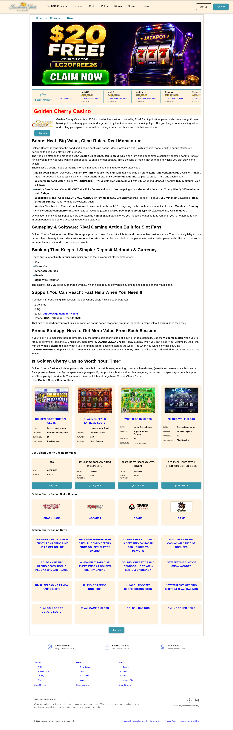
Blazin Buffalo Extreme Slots (95, 421)
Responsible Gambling (189, 721)
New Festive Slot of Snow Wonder (181, 564)
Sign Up (204, 7)
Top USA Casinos (56, 6)
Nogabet (95, 518)
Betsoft (126, 667)
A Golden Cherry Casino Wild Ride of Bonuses (181, 543)
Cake (181, 518)
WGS (40, 667)
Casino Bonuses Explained (135, 721)
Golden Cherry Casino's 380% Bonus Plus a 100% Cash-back (51, 566)
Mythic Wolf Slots (181, 419)
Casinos (133, 6)
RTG (125, 676)
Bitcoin (118, 6)
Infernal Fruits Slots (111, 98)
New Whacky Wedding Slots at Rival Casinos (181, 587)
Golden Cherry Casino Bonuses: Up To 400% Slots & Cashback (138, 566)
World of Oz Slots (138, 419)
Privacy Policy (171, 721)
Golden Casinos (138, 608)
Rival (40, 680)
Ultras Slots (192, 98)
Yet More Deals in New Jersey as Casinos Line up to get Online (51, 543)
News (146, 6)
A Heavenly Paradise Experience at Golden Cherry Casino (95, 566)
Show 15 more (82, 685)
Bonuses (78, 6)
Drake (138, 518)
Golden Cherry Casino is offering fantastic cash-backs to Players (138, 545)
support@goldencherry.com (60, 313)
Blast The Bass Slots (139, 98)
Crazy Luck (51, 518)
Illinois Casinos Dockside (94, 587)
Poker (104, 6)
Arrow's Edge (43, 671)
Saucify (41, 676)
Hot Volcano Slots (83, 98)
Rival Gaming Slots (95, 608)
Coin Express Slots (168, 98)
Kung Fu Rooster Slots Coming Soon (138, 587)
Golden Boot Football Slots (51, 421)
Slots (92, 6)
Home (39, 18)
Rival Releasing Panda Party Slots (51, 587)
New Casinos (85, 667)
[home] (22, 10)
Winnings (84, 680)
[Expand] (120, 667)
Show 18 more (125, 685)
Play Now (220, 7)
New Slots (84, 676)
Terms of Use (155, 721)
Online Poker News (181, 608)
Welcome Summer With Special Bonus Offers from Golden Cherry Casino (95, 545)
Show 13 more (40, 685)
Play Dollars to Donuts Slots (52, 610)
